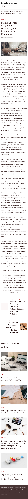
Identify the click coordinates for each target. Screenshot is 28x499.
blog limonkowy (9, 3)
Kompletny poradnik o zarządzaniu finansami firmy (12, 379)
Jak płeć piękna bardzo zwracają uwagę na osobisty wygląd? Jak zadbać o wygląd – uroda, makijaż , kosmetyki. (13, 444)
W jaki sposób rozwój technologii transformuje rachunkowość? (14, 411)
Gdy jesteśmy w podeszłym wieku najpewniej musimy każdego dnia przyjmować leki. (13, 476)
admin (3, 37)
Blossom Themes (8, 492)
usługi (3, 19)
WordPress (4, 494)
